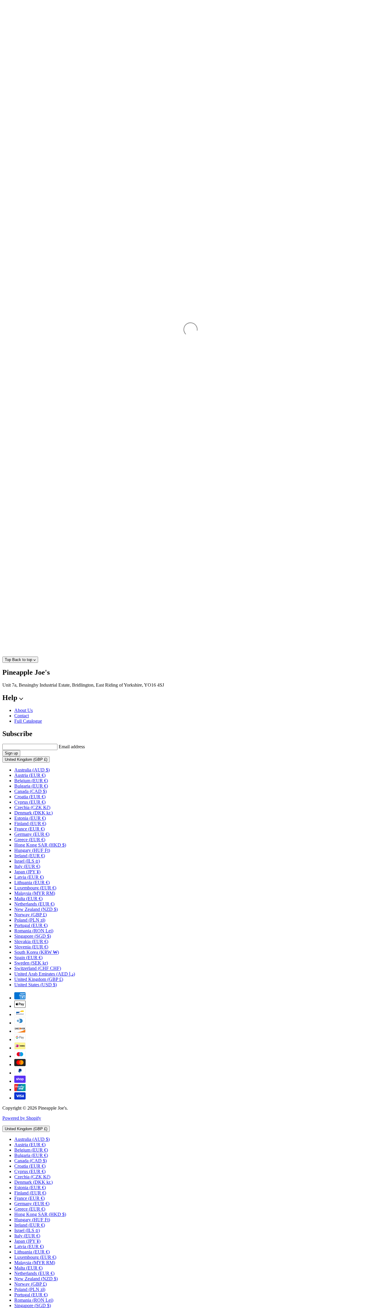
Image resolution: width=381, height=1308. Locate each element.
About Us (23, 710)
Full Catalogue (28, 721)
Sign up (11, 753)
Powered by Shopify (21, 1118)
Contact (21, 715)
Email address (72, 746)
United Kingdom (26, 759)
